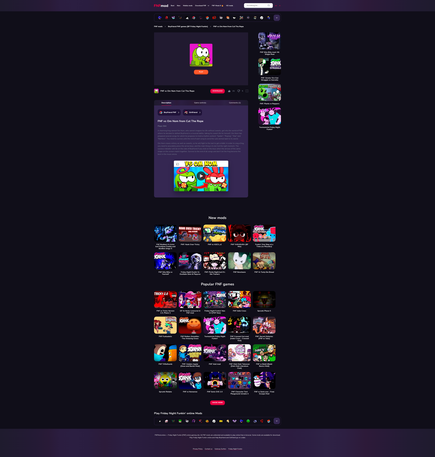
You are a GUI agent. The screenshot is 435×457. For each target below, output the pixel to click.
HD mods (229, 6)
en (276, 6)
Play (201, 72)
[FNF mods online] (161, 5)
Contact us (208, 449)
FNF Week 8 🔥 (217, 6)
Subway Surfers (220, 449)
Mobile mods (187, 6)
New (178, 6)
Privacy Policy (198, 449)
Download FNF (200, 6)
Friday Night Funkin (235, 449)
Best (172, 6)
